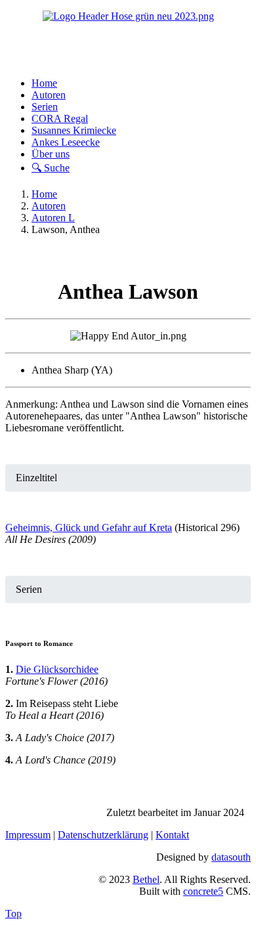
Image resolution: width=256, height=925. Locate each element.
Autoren (49, 94)
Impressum (28, 834)
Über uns (51, 154)
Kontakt (172, 834)
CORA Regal (60, 118)
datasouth (231, 857)
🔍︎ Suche (51, 167)
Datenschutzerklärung (103, 834)
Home (44, 83)
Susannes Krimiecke (74, 130)
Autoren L (53, 217)
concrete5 (203, 891)
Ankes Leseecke (66, 142)
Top (13, 913)
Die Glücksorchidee (57, 669)
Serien (45, 106)
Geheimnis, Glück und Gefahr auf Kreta (88, 527)
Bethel (146, 879)
